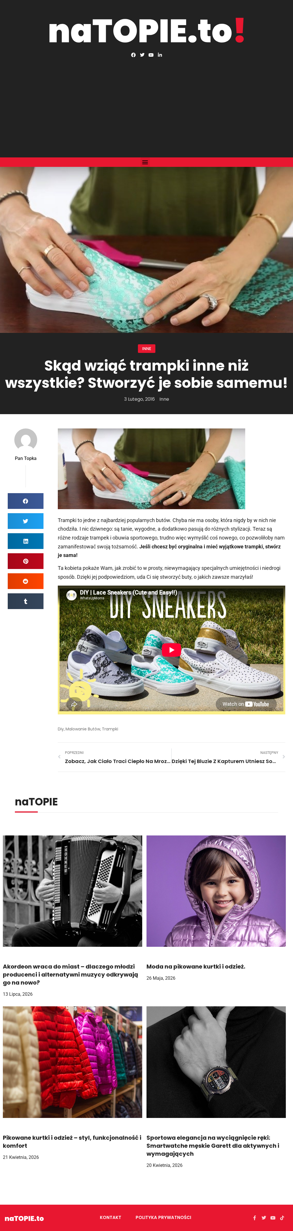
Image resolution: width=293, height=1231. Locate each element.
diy (61, 729)
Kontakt (110, 1217)
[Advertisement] (146, 100)
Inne (146, 348)
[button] (145, 162)
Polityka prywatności (163, 1217)
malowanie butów (83, 729)
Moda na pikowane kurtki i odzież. (195, 967)
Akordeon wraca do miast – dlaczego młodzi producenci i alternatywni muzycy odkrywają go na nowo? (70, 975)
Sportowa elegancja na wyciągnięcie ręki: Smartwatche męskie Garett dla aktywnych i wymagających (212, 1146)
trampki (110, 729)
